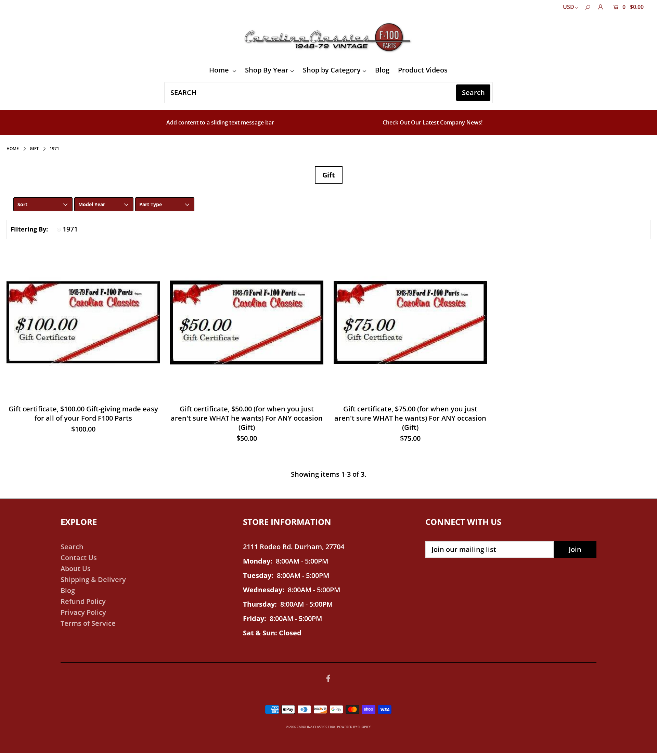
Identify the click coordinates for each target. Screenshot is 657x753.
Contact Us (79, 557)
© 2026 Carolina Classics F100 (310, 727)
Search (72, 546)
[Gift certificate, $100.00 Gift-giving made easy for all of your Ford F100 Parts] (83, 322)
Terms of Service (88, 623)
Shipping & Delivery (93, 579)
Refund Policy (83, 601)
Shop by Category (332, 70)
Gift (34, 148)
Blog (382, 70)
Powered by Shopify (354, 727)
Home (220, 70)
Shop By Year (266, 70)
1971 (70, 229)
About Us (76, 568)
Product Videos (423, 70)
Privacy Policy (83, 612)
